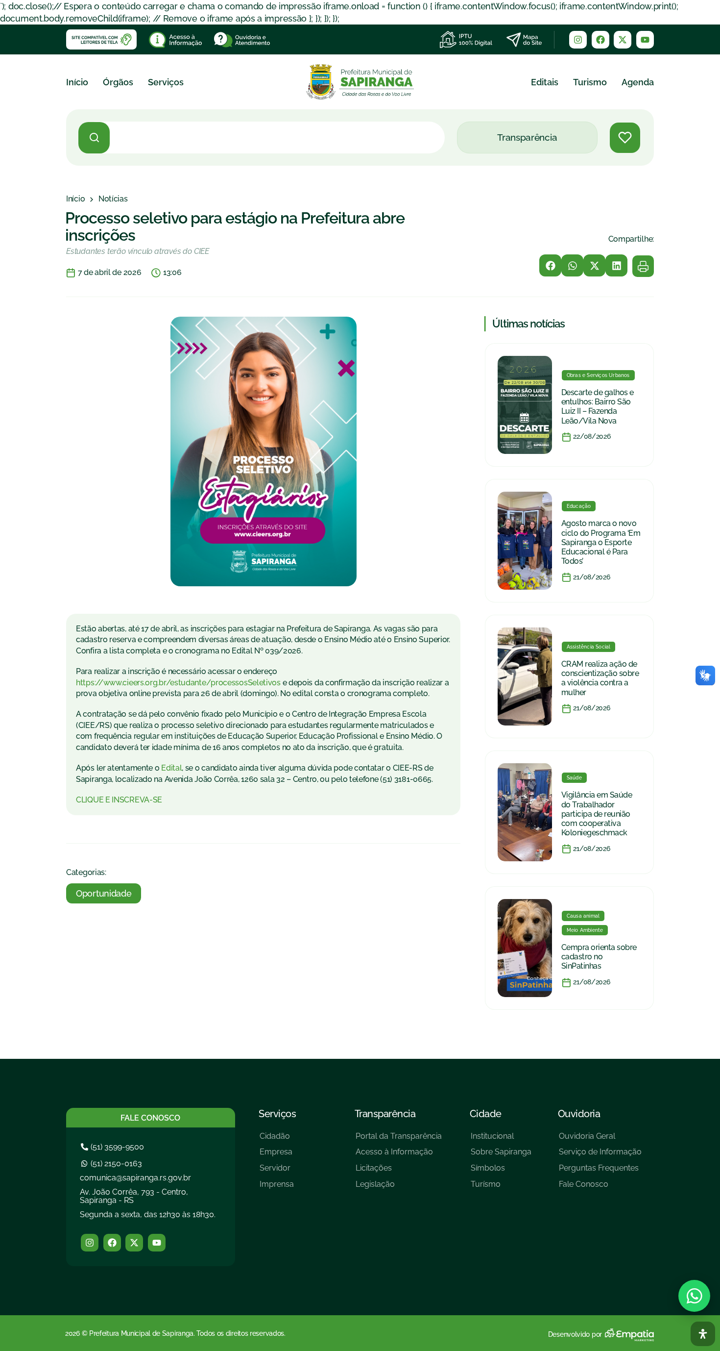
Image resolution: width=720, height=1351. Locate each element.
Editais (544, 82)
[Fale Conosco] (600, 1188)
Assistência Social (589, 647)
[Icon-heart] (625, 138)
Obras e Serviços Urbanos (598, 375)
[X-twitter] (622, 40)
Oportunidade (103, 893)
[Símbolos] (501, 1172)
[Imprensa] (276, 1188)
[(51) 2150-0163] (112, 1163)
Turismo (590, 82)
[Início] (75, 199)
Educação (579, 506)
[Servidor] (276, 1172)
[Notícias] (113, 199)
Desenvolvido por (575, 1334)
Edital (171, 768)
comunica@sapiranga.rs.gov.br (135, 1177)
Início (77, 82)
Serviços (166, 82)
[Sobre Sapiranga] (501, 1156)
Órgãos (118, 82)
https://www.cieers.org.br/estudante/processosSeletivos (178, 682)
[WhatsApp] (694, 1296)
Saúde (574, 777)
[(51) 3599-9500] (113, 1146)
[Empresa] (276, 1156)
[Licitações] (398, 1172)
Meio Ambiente (585, 930)
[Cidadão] (276, 1140)
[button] (550, 265)
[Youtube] (645, 40)
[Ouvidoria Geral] (600, 1140)
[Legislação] (398, 1188)
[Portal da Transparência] (398, 1140)
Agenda (638, 82)
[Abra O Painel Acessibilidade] (703, 1334)
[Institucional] (501, 1140)
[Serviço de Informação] (600, 1156)
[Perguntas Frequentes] (600, 1172)
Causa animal (583, 916)
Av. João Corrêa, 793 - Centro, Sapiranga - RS (134, 1196)
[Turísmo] (501, 1188)
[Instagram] (578, 40)
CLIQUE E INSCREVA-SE (119, 799)
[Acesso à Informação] (398, 1156)
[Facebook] (600, 40)
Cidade (486, 1114)
